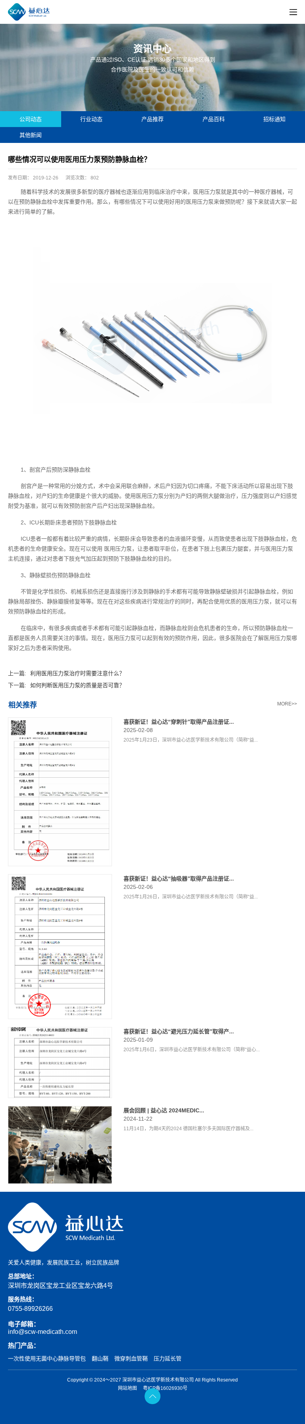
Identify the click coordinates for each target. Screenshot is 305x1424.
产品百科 (214, 119)
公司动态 (30, 119)
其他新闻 (30, 135)
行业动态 (91, 119)
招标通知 (274, 119)
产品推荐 (152, 119)
